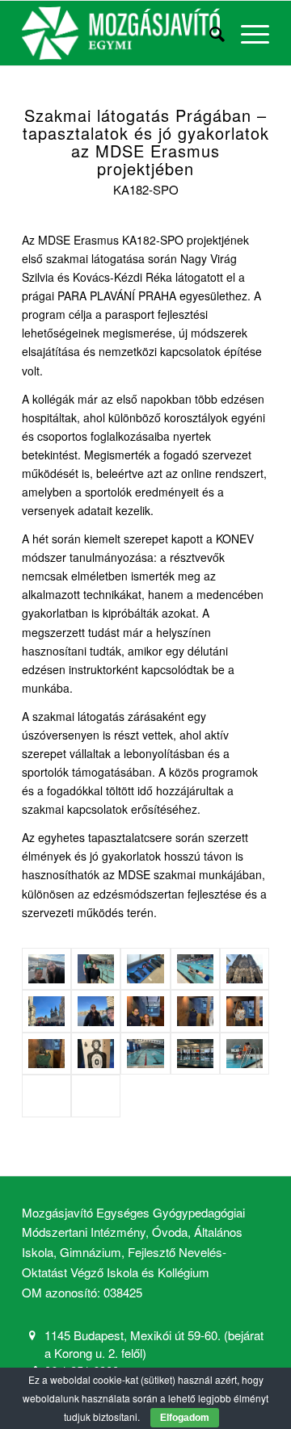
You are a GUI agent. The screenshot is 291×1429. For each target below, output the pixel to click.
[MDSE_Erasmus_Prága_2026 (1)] (145, 969)
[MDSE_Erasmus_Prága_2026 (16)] (244, 1054)
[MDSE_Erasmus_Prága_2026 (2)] (46, 969)
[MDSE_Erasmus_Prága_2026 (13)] (145, 1011)
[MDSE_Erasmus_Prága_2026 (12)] (95, 1011)
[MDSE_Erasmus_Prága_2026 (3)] (95, 969)
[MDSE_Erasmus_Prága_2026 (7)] (46, 1011)
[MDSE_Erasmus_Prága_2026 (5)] (244, 969)
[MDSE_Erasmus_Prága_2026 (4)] (95, 1054)
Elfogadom (184, 1417)
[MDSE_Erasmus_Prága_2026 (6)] (195, 1011)
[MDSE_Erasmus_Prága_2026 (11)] (195, 1054)
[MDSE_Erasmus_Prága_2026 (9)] (195, 969)
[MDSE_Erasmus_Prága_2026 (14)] (46, 1054)
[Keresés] (209, 33)
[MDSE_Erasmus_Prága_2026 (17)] (46, 1096)
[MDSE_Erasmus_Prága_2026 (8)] (244, 1011)
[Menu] (247, 33)
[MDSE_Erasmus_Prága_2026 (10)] (145, 1054)
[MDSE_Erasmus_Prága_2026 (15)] (95, 1096)
